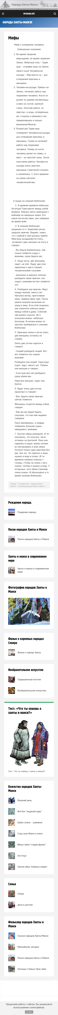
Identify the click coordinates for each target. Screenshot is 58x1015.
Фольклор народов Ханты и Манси (26, 924)
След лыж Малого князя (30, 833)
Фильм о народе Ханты (29, 652)
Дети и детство (25, 904)
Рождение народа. (20, 503)
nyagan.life (29, 13)
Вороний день (25, 800)
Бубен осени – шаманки (30, 822)
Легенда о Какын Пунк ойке (32, 969)
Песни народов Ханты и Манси (27, 530)
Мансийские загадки (28, 947)
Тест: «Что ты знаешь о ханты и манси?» (24, 711)
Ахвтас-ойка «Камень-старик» (32, 866)
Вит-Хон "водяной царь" (30, 811)
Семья (12, 884)
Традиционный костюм (29, 679)
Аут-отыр (22, 855)
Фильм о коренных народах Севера (26, 641)
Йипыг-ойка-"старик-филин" (32, 844)
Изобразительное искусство (25, 670)
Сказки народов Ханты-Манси (33, 935)
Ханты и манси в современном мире (27, 559)
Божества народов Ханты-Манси (25, 789)
